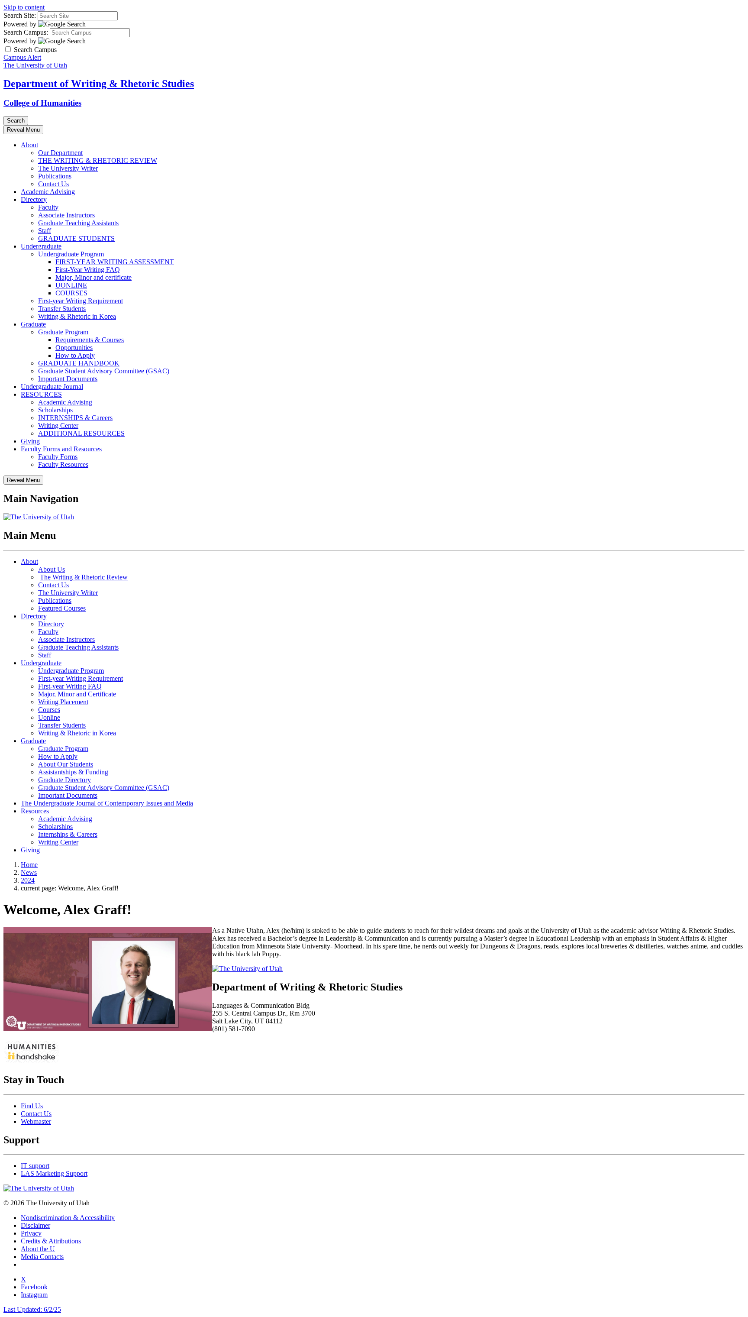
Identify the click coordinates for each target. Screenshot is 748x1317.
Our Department (60, 152)
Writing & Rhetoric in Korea (77, 316)
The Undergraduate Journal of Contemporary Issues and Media (107, 803)
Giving (30, 441)
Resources (35, 811)
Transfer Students (62, 308)
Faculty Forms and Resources (61, 449)
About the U (38, 1248)
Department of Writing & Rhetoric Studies (98, 83)
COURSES (71, 293)
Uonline (49, 717)
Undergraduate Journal (52, 386)
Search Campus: (25, 32)
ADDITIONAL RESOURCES (81, 433)
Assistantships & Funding (73, 772)
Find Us (32, 1106)
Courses (49, 709)
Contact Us (53, 184)
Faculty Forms (57, 456)
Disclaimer (35, 1225)
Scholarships (55, 410)
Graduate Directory (64, 779)
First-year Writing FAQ (70, 686)
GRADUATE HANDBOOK (78, 363)
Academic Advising (48, 191)
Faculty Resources (63, 464)
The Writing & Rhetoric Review (84, 577)
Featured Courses (62, 608)
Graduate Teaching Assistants (78, 223)
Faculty (48, 207)
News (29, 872)
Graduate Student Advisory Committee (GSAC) (103, 371)
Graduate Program (63, 332)
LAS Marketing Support (54, 1173)
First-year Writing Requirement (80, 300)
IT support (35, 1165)
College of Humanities (42, 102)
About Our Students (65, 764)
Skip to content (24, 7)
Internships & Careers (67, 834)
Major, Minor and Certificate (77, 694)
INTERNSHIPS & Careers (75, 417)
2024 (28, 880)
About (29, 145)
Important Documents (67, 378)
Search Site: (19, 15)
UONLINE (71, 285)
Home (29, 864)
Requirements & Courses (89, 339)
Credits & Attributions (51, 1241)
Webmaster (36, 1121)
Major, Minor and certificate (93, 277)
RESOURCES (41, 394)
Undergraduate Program (71, 254)
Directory (34, 199)
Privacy (31, 1233)
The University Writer (68, 168)
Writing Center (58, 425)
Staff (44, 230)
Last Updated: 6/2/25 (32, 1309)
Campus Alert (22, 57)
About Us (51, 569)
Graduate (33, 324)
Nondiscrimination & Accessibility (68, 1217)
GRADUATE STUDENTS (76, 238)
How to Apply (75, 355)
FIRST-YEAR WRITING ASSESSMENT (114, 261)
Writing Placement (63, 701)
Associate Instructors (66, 215)
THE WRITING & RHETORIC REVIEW (97, 160)
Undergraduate (41, 246)
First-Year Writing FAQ (87, 269)
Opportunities (74, 347)
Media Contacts (42, 1256)
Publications (54, 176)
